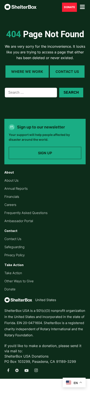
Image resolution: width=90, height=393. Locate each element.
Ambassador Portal (18, 221)
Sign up (45, 153)
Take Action (13, 273)
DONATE (69, 7)
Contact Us (67, 71)
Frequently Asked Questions (26, 213)
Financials (11, 197)
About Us (11, 180)
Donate (10, 289)
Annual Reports (16, 188)
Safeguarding (14, 247)
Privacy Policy (14, 255)
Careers (10, 205)
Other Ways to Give (19, 281)
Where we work (27, 71)
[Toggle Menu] (82, 7)
